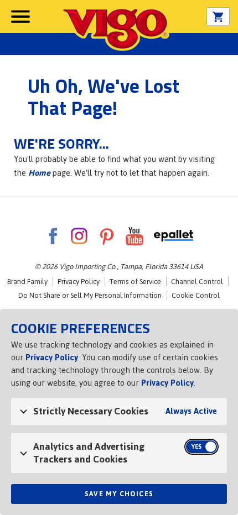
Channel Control (197, 281)
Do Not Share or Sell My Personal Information (90, 295)
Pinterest (107, 236)
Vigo (115, 29)
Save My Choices (119, 494)
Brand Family (27, 281)
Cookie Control (196, 295)
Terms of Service (135, 281)
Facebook (53, 236)
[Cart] (218, 17)
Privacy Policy (79, 281)
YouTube (134, 236)
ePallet (173, 236)
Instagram (79, 236)
